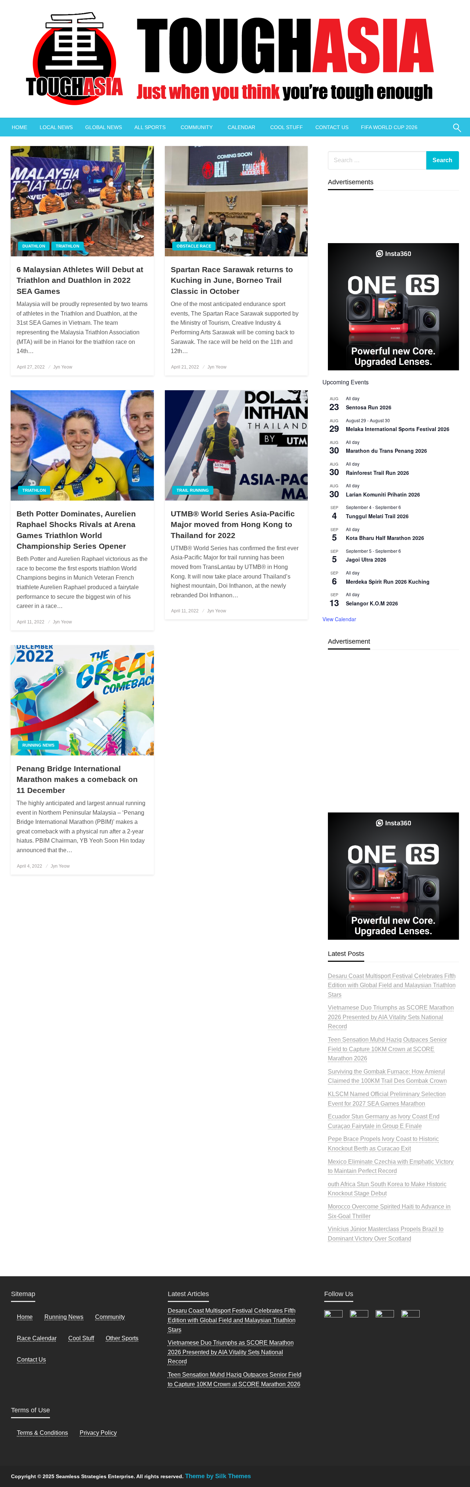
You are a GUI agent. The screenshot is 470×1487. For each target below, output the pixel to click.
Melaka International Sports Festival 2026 (397, 429)
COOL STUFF (286, 127)
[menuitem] (19, 127)
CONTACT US (331, 127)
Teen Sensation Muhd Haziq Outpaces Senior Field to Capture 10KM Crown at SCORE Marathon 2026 (387, 1048)
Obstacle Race (194, 246)
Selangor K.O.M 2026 (372, 603)
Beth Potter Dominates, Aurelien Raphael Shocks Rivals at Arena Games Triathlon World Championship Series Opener (76, 529)
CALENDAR (241, 127)
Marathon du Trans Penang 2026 (386, 450)
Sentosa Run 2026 (368, 407)
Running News (38, 745)
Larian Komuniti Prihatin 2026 (383, 494)
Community (110, 1317)
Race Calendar (37, 1338)
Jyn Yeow (62, 367)
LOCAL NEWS (56, 127)
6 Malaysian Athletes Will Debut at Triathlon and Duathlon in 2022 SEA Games (80, 280)
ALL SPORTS (150, 127)
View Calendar (339, 619)
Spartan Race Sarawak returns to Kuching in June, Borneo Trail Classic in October (232, 280)
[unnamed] (393, 306)
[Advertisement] (393, 748)
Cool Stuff (81, 1338)
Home (25, 1317)
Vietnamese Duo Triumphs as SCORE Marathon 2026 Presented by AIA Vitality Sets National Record (391, 1016)
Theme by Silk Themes (218, 1476)
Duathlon (33, 246)
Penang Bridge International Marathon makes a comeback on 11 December (77, 779)
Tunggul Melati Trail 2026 (377, 516)
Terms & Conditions (42, 1433)
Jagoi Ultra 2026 (366, 559)
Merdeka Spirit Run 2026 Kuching (388, 581)
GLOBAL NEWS (103, 127)
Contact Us (31, 1359)
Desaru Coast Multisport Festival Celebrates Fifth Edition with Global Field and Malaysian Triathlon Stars (392, 985)
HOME (19, 127)
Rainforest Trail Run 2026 (377, 472)
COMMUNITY (197, 127)
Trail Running (193, 490)
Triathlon (67, 246)
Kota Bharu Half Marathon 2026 (385, 537)
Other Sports (122, 1338)
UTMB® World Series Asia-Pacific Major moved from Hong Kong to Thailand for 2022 (233, 524)
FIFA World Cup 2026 (389, 127)
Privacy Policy (98, 1433)
